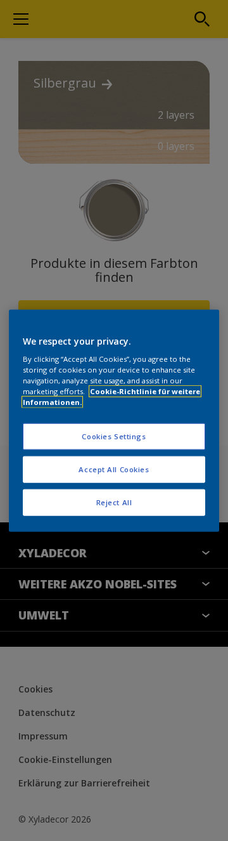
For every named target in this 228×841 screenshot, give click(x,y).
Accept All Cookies (114, 469)
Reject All (114, 502)
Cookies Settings (114, 436)
